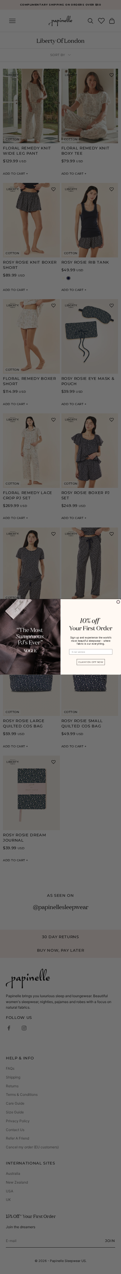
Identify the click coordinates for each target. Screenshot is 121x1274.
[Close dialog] (118, 602)
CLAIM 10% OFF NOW (90, 662)
